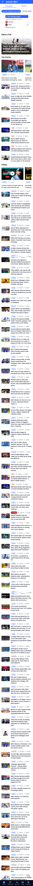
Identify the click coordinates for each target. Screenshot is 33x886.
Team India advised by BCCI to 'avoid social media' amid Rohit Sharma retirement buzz (20, 618)
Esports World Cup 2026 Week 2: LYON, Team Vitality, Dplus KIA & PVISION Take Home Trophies (21, 310)
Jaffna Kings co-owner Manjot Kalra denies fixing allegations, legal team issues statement (20, 548)
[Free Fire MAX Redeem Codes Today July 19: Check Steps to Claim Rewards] (5, 659)
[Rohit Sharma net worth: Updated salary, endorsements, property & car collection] (5, 574)
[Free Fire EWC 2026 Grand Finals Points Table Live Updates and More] (5, 868)
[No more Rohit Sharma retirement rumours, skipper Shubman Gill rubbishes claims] (5, 410)
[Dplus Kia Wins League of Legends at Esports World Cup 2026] (5, 432)
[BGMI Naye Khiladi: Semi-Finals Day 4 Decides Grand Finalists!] (5, 130)
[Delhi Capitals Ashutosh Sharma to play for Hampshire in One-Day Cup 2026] (5, 291)
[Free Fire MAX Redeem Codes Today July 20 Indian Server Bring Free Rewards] (5, 455)
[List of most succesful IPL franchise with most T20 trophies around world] (5, 606)
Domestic (24, 6)
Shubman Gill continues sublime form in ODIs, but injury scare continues (20, 507)
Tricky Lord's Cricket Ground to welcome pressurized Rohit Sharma (20, 586)
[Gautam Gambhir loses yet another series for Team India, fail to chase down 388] (5, 516)
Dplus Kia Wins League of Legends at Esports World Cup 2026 (20, 434)
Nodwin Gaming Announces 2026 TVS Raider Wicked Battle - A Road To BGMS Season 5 (21, 478)
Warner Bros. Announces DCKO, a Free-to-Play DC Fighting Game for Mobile (21, 88)
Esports (14, 93)
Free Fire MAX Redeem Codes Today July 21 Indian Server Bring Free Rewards (21, 195)
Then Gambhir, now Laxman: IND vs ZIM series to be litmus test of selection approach (21, 272)
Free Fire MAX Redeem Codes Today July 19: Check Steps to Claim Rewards (20, 661)
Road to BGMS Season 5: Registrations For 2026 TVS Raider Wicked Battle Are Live (20, 140)
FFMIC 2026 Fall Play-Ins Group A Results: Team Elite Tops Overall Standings (20, 240)
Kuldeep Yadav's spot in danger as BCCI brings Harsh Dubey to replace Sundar (20, 849)
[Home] (12, 2)
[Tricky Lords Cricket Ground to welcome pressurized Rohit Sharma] (5, 584)
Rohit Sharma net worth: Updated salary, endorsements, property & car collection (20, 576)
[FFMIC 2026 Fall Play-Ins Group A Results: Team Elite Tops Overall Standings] (5, 238)
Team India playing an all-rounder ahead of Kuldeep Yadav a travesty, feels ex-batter (21, 879)
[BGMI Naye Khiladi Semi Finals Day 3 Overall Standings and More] (5, 148)
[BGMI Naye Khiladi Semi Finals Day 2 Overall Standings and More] (5, 486)
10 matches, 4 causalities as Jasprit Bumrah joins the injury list (20, 558)
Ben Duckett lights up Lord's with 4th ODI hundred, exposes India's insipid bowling (21, 537)
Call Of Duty (13, 256)
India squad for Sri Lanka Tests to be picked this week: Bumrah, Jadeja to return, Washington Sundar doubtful (16, 47)
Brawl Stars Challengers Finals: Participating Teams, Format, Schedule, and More (20, 282)
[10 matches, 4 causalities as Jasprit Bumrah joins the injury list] (5, 556)
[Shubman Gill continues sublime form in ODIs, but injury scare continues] (5, 505)
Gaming (13, 83)
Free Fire (14, 191)
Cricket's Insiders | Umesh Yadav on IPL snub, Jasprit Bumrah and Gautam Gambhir (12, 186)
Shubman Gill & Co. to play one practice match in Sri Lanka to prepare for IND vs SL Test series (21, 341)
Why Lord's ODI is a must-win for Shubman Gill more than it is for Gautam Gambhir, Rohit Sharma (21, 628)
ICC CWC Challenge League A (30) (11, 11)
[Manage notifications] (28, 876)
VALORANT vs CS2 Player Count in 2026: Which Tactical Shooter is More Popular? (21, 701)
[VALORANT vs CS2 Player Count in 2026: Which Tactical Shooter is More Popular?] (5, 700)
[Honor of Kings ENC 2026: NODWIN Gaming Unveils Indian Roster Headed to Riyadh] (5, 96)
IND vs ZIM (10, 884)
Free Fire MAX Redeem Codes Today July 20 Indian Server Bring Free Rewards (21, 456)
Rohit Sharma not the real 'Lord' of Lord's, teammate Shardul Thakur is (20, 402)
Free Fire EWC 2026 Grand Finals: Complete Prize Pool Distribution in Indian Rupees (21, 756)
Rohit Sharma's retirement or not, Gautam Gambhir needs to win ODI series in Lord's (21, 746)
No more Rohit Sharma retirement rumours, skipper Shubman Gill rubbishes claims (21, 412)
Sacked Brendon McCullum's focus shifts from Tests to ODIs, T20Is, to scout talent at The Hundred (21, 159)
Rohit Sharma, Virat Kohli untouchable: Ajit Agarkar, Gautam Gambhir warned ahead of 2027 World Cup (12, 79)
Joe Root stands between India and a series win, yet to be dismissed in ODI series (20, 817)
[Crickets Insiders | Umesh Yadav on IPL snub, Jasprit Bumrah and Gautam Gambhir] (12, 173)
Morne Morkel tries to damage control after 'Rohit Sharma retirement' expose (20, 806)
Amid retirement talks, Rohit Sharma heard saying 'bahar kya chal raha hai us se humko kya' (20, 691)
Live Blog (14, 512)
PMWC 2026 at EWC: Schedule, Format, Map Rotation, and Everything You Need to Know (20, 859)
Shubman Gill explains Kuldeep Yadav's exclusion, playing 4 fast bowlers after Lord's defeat (21, 321)
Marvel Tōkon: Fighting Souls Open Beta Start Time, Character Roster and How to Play (21, 230)
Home (4, 884)
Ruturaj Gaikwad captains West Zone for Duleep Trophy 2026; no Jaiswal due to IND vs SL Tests (21, 331)
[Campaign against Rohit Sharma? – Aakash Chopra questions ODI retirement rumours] (5, 765)
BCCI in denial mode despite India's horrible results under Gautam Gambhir (20, 351)
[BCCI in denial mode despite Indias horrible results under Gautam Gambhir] (5, 349)
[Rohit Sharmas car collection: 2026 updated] (5, 796)
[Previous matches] (3, 22)
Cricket (4, 74)
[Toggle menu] (2, 2)
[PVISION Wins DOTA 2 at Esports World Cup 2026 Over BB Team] (5, 391)
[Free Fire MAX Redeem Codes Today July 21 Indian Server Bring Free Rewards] (5, 194)
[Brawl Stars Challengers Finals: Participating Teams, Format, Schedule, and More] (5, 281)
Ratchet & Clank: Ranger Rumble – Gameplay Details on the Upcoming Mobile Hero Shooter (21, 711)
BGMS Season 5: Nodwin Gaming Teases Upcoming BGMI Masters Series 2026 (20, 827)
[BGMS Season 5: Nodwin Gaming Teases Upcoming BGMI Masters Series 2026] (5, 825)
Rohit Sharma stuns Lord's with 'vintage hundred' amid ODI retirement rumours (20, 497)
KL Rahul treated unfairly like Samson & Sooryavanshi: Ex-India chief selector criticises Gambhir (21, 250)
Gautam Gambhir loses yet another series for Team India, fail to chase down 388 (20, 517)
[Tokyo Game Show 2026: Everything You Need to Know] (5, 565)
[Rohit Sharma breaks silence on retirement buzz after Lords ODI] (5, 371)
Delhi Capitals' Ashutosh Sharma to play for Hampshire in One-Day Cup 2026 (21, 292)
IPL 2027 (17, 884)
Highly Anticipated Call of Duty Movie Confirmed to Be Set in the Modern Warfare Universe (21, 598)
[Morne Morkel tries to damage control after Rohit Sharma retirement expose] (5, 805)
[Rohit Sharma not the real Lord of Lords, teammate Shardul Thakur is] (5, 400)
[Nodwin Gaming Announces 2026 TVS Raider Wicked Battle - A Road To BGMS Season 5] (5, 477)
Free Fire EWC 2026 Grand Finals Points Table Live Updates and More (20, 869)
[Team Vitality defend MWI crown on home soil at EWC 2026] (5, 668)
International (9, 6)
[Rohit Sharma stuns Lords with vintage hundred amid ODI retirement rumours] (5, 495)
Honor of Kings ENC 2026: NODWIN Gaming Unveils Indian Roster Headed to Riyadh (21, 98)
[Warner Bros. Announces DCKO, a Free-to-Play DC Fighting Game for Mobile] (5, 86)
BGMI (13, 128)
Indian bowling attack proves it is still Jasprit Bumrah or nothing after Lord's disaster (21, 527)
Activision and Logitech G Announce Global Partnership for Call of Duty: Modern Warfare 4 (21, 262)
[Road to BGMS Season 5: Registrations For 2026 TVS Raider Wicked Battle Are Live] (5, 139)
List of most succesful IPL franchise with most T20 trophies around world (21, 608)
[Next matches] (29, 22)
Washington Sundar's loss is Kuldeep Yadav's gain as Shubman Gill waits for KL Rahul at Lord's (21, 650)
